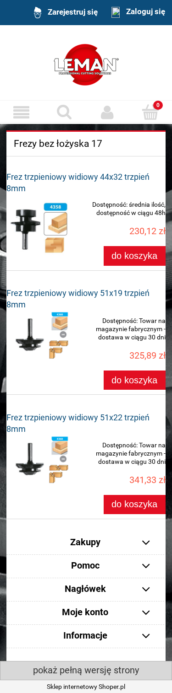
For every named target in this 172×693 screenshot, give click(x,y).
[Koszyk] (150, 112)
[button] (21, 112)
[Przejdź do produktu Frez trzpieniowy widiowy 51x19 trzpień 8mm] (38, 335)
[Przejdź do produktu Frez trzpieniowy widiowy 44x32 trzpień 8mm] (38, 226)
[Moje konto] (107, 112)
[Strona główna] (86, 63)
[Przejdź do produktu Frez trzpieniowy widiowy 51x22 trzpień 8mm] (38, 459)
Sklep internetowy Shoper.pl (86, 686)
